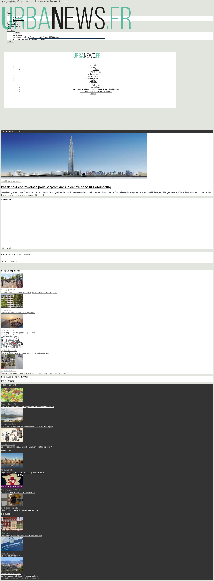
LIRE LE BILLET (41, 195)
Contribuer (17, 35)
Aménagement (13, 26)
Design (10, 28)
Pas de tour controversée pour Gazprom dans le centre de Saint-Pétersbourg (56, 187)
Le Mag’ (10, 15)
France (16, 17)
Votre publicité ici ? (9, 248)
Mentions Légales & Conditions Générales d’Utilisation (36, 37)
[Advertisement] (107, 120)
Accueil (10, 13)
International (18, 20)
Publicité (16, 33)
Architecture (12, 24)
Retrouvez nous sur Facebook (15, 254)
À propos (11, 30)
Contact (10, 41)
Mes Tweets (7, 380)
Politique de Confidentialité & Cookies (29, 39)
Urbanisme (12, 22)
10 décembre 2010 (11, 181)
